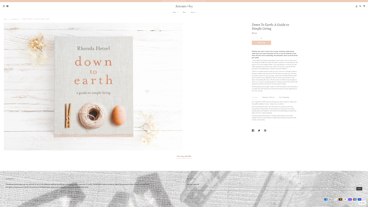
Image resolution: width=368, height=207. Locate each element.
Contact (23, 200)
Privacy (50, 200)
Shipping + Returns (268, 97)
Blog (184, 12)
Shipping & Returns (39, 200)
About (193, 12)
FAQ (29, 200)
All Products (14, 19)
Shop (174, 12)
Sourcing (255, 97)
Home (5, 19)
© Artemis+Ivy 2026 (12, 200)
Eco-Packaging (284, 97)
